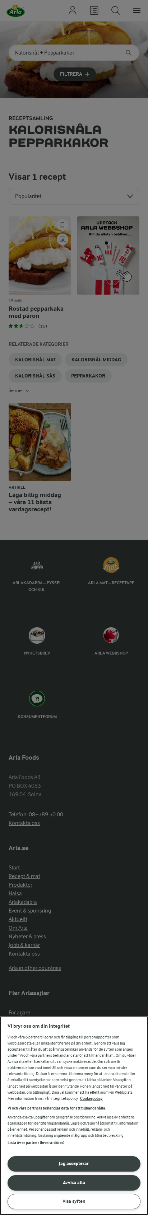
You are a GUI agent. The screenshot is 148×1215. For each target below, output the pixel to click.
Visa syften (74, 1201)
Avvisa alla (74, 1182)
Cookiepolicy (91, 1098)
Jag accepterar (74, 1163)
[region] (74, 1116)
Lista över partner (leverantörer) (36, 1142)
